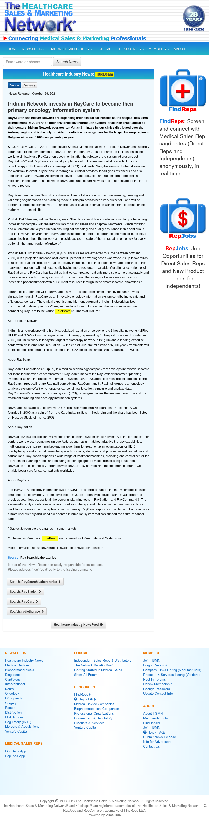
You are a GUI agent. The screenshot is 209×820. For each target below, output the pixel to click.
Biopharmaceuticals (19, 669)
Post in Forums (154, 679)
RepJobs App (15, 755)
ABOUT (180, 48)
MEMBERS (158, 48)
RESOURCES (130, 48)
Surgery (11, 702)
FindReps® (82, 694)
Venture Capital (16, 731)
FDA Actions (14, 716)
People (10, 707)
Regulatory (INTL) (18, 721)
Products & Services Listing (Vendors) (171, 674)
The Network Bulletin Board (94, 665)
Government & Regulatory (93, 717)
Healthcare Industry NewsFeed (77, 624)
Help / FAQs (87, 699)
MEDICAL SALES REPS (70, 48)
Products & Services (89, 722)
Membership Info (155, 717)
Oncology (12, 693)
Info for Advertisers (157, 741)
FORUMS (104, 48)
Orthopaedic (14, 698)
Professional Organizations (94, 713)
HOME (13, 48)
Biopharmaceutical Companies (96, 708)
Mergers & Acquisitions (22, 726)
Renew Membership (157, 683)
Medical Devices (17, 665)
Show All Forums (86, 674)
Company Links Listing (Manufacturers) (172, 669)
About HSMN (153, 713)
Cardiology (13, 679)
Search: (34, 581)
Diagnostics (13, 674)
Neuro (9, 688)
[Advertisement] (124, 18)
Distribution (13, 712)
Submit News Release (159, 736)
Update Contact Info (158, 693)
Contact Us (151, 746)
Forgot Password (155, 665)
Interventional (15, 683)
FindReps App (15, 751)
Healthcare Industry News (24, 660)
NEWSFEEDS (33, 48)
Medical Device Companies (94, 703)
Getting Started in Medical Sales (98, 669)
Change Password (156, 688)
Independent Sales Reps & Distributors (103, 660)
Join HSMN (151, 660)
